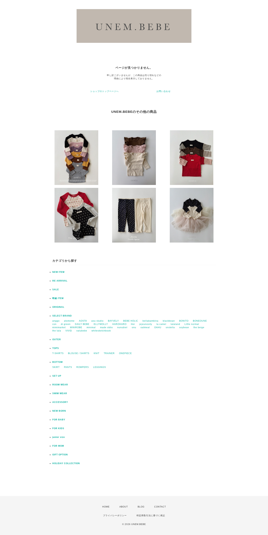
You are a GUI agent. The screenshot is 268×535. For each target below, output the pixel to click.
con (54, 324)
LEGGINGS (99, 367)
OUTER (56, 339)
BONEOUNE (200, 321)
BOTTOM (57, 362)
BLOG (141, 506)
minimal (91, 327)
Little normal (192, 324)
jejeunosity (145, 324)
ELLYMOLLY (101, 324)
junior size (58, 437)
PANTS (68, 367)
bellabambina (150, 321)
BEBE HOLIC (130, 321)
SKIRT (56, 367)
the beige (198, 327)
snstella (170, 327)
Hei (133, 324)
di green (66, 324)
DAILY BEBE (82, 324)
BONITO (184, 321)
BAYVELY (113, 321)
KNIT (96, 353)
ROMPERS (82, 367)
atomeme (69, 321)
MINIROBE (76, 327)
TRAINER (109, 353)
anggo (56, 321)
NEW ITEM (58, 272)
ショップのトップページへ (104, 91)
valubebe (81, 330)
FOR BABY (58, 419)
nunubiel (122, 327)
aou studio (97, 321)
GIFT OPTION (60, 454)
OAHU (157, 327)
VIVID (68, 330)
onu (134, 327)
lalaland (175, 324)
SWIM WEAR (59, 393)
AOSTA (83, 321)
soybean (184, 327)
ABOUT (123, 506)
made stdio (106, 327)
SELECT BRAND (62, 316)
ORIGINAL (58, 307)
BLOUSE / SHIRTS (78, 353)
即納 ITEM (58, 298)
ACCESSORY (60, 402)
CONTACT (160, 506)
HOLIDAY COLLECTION (66, 463)
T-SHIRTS (58, 353)
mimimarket (59, 327)
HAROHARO (119, 324)
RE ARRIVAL (59, 281)
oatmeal (145, 327)
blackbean (169, 321)
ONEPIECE (125, 353)
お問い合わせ (163, 91)
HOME (106, 506)
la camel (161, 324)
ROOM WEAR (60, 384)
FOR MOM (58, 446)
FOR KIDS (58, 428)
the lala (56, 330)
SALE (55, 289)
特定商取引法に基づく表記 (151, 515)
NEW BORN (59, 411)
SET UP (56, 376)
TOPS (55, 348)
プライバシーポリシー (115, 515)
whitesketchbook (101, 330)
